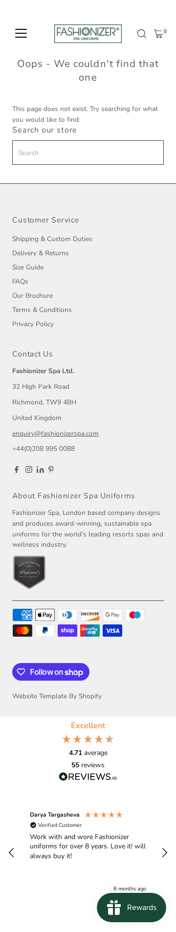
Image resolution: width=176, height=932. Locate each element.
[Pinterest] (51, 471)
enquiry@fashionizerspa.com (55, 433)
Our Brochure (32, 295)
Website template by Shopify (57, 696)
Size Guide (28, 267)
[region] (88, 853)
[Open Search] (141, 33)
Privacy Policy (33, 324)
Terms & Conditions (42, 309)
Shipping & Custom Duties (52, 239)
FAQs (20, 281)
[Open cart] (159, 33)
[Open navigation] (21, 34)
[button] (11, 853)
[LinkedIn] (41, 470)
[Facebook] (16, 471)
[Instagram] (29, 471)
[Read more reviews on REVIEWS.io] (88, 777)
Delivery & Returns (40, 253)
